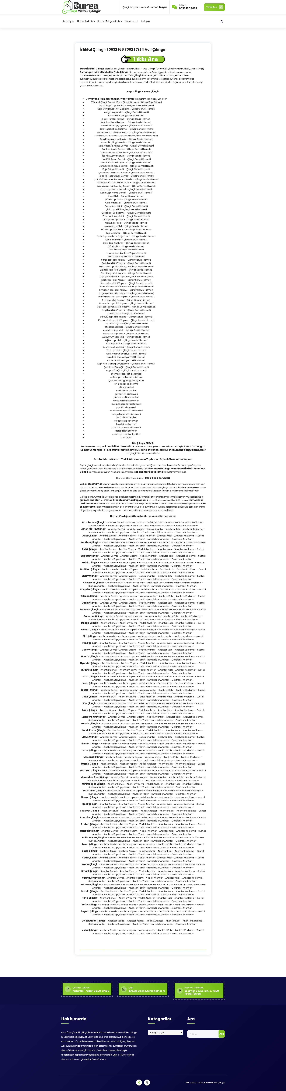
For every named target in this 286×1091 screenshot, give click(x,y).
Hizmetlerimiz (85, 21)
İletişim (145, 21)
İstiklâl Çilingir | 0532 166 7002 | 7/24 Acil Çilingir (123, 49)
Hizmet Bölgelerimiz (108, 21)
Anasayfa (68, 21)
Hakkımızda (131, 21)
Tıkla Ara (211, 7)
